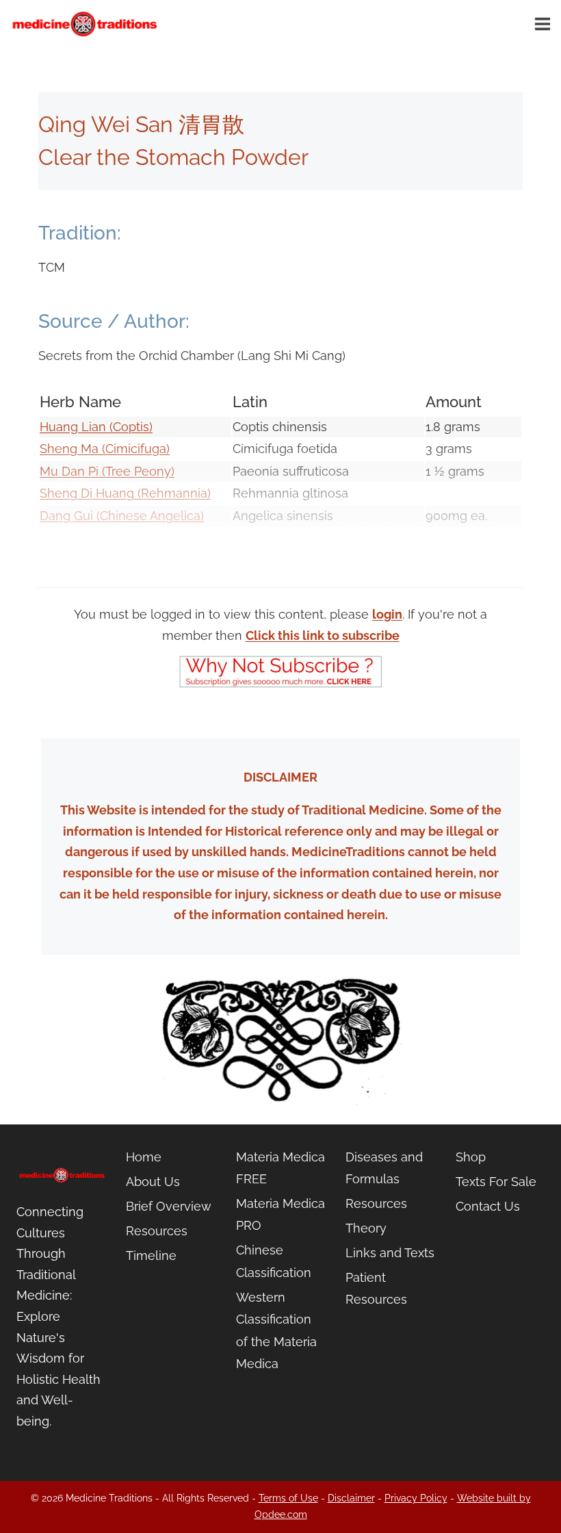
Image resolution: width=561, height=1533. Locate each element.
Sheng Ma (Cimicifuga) (105, 448)
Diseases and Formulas (384, 1168)
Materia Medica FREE (280, 1168)
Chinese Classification (273, 1261)
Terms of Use (288, 1498)
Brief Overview (168, 1206)
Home (143, 1157)
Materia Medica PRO (280, 1214)
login (387, 614)
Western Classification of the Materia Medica (276, 1330)
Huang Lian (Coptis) (96, 427)
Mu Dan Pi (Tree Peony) (107, 471)
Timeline (151, 1255)
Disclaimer (351, 1498)
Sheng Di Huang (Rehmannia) (125, 493)
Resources (156, 1231)
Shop (471, 1157)
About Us (153, 1181)
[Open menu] (544, 23)
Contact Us (488, 1206)
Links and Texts (389, 1253)
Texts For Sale (496, 1181)
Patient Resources (376, 1288)
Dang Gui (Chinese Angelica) (122, 515)
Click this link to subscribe (323, 635)
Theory (366, 1228)
